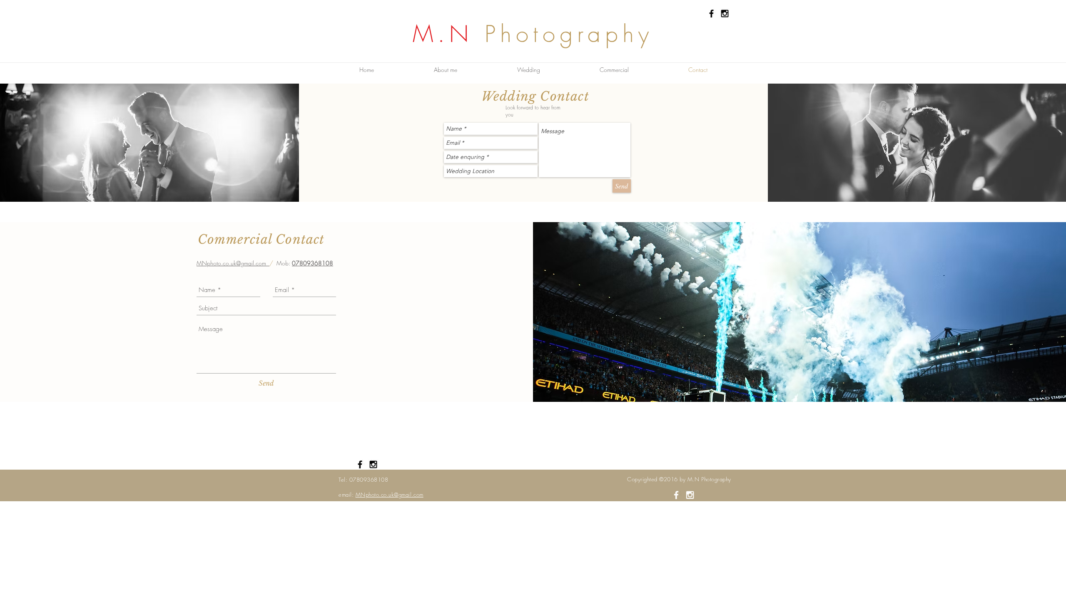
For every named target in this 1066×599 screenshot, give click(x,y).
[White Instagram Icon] (690, 495)
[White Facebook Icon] (676, 495)
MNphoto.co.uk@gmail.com (233, 263)
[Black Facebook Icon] (711, 13)
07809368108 (312, 263)
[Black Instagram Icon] (725, 13)
